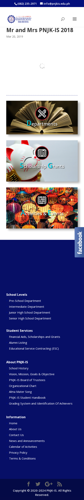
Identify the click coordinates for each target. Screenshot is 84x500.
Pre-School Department (25, 301)
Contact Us (16, 435)
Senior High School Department (30, 318)
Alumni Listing (18, 342)
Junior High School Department (29, 312)
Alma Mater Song (20, 392)
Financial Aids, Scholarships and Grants (34, 337)
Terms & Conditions (22, 458)
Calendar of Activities (23, 447)
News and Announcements (27, 441)
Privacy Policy (18, 452)
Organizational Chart (22, 386)
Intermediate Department (26, 306)
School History (19, 368)
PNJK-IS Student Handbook (27, 397)
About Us (15, 429)
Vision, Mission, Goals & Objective (32, 374)
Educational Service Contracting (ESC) (34, 348)
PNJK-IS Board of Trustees (27, 380)
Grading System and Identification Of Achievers (40, 403)
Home (13, 423)
